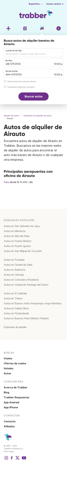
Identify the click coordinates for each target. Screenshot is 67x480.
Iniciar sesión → (55, 4)
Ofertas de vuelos (15, 363)
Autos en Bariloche (14, 269)
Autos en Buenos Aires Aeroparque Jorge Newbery (33, 303)
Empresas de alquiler (15, 327)
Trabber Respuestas (16, 397)
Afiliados (9, 426)
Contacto (10, 421)
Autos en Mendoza (14, 231)
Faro (6, 182)
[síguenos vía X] (17, 459)
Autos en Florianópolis (16, 313)
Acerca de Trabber (15, 387)
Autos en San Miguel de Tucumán (23, 251)
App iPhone (11, 407)
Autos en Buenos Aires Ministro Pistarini (26, 318)
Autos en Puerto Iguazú (17, 246)
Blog (6, 392)
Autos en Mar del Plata (16, 236)
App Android (11, 402)
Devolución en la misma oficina (21, 81)
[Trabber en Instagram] (6, 459)
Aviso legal (9, 451)
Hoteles (8, 368)
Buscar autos (34, 96)
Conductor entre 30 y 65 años (21, 87)
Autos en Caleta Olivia (16, 308)
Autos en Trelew (13, 298)
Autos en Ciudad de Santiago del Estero (26, 284)
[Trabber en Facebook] (11, 459)
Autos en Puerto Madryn (17, 241)
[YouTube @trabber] (23, 459)
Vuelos (8, 358)
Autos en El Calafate (15, 293)
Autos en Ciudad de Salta (18, 264)
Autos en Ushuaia (14, 274)
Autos (7, 373)
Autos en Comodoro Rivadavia (21, 279)
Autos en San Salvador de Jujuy (22, 226)
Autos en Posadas (14, 259)
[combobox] (33, 52)
